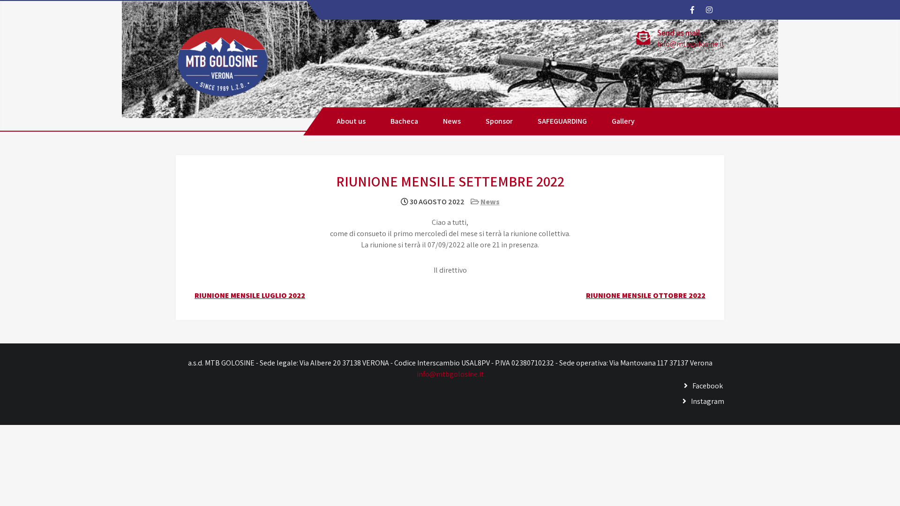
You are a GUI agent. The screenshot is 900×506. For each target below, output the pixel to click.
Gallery (623, 121)
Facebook (707, 386)
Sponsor (499, 121)
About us (351, 121)
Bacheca (404, 121)
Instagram (707, 401)
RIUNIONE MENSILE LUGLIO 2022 (250, 295)
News (452, 121)
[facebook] (692, 10)
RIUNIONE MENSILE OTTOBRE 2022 (645, 295)
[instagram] (709, 10)
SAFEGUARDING (562, 121)
